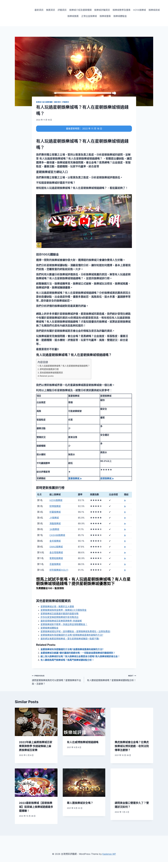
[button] (52, 172)
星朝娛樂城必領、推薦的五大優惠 (57, 606)
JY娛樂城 (54, 517)
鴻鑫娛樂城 (55, 523)
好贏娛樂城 (55, 512)
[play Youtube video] (84, 221)
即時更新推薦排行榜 (49, 369)
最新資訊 (39, 10)
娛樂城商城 (154, 10)
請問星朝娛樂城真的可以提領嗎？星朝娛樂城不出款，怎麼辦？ (56, 680)
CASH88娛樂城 (57, 535)
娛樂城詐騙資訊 (102, 10)
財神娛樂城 (55, 506)
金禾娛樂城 (55, 541)
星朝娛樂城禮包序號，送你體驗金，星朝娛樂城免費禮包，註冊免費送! (75, 631)
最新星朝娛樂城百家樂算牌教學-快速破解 (61, 621)
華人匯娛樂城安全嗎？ (80, 803)
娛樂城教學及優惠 (121, 10)
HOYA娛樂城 (139, 10)
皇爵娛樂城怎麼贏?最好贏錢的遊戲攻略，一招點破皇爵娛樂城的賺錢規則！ (78, 653)
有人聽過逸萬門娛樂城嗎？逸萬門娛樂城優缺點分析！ (67, 660)
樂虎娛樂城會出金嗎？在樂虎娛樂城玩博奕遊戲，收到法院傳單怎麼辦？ (132, 746)
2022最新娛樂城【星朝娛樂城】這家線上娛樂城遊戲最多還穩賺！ (36, 806)
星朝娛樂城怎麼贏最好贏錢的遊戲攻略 (59, 613)
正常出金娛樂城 (89, 16)
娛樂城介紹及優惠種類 (80, 10)
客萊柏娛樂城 (56, 558)
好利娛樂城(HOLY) (58, 570)
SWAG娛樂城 (56, 546)
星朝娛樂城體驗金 (49, 628)
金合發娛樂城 (56, 552)
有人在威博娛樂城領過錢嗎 (82, 742)
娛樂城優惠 (105, 16)
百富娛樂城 (55, 564)
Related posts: (47, 376)
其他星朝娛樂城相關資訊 (51, 372)
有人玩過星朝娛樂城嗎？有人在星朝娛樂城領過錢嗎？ (64, 365)
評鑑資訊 (62, 10)
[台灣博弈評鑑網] (16, 13)
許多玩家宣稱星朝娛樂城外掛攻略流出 (59, 617)
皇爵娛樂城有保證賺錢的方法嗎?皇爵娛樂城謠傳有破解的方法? (72, 649)
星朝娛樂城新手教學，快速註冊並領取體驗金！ (64, 624)
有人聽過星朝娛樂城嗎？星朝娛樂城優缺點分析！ (111, 678)
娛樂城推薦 (73, 16)
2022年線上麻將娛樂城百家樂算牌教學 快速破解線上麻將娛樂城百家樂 (35, 746)
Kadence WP (109, 854)
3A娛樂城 (54, 529)
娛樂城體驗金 (120, 16)
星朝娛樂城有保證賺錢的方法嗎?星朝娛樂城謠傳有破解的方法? (72, 635)
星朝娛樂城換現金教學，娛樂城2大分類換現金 (63, 610)
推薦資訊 (50, 10)
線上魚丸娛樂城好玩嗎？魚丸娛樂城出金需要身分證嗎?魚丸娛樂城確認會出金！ (80, 656)
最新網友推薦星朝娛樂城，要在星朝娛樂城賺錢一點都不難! (70, 638)
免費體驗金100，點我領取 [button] (50, 588)
